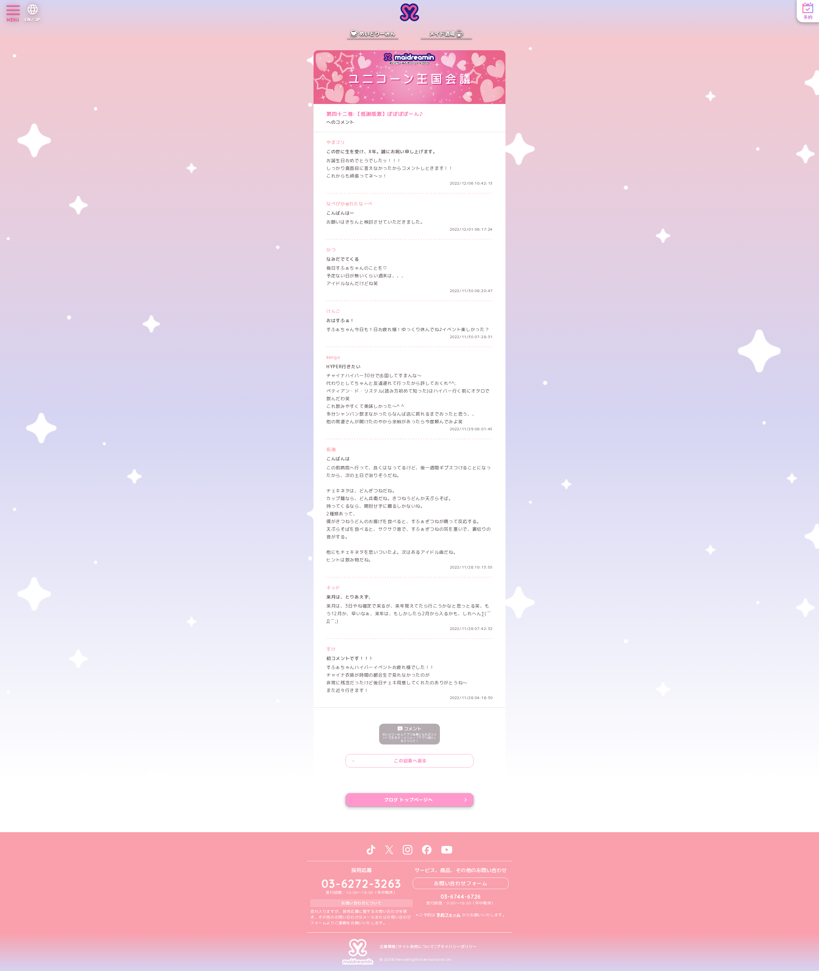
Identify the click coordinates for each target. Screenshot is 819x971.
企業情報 (388, 946)
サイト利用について (416, 946)
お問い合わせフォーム (461, 883)
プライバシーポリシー (456, 946)
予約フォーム (448, 915)
